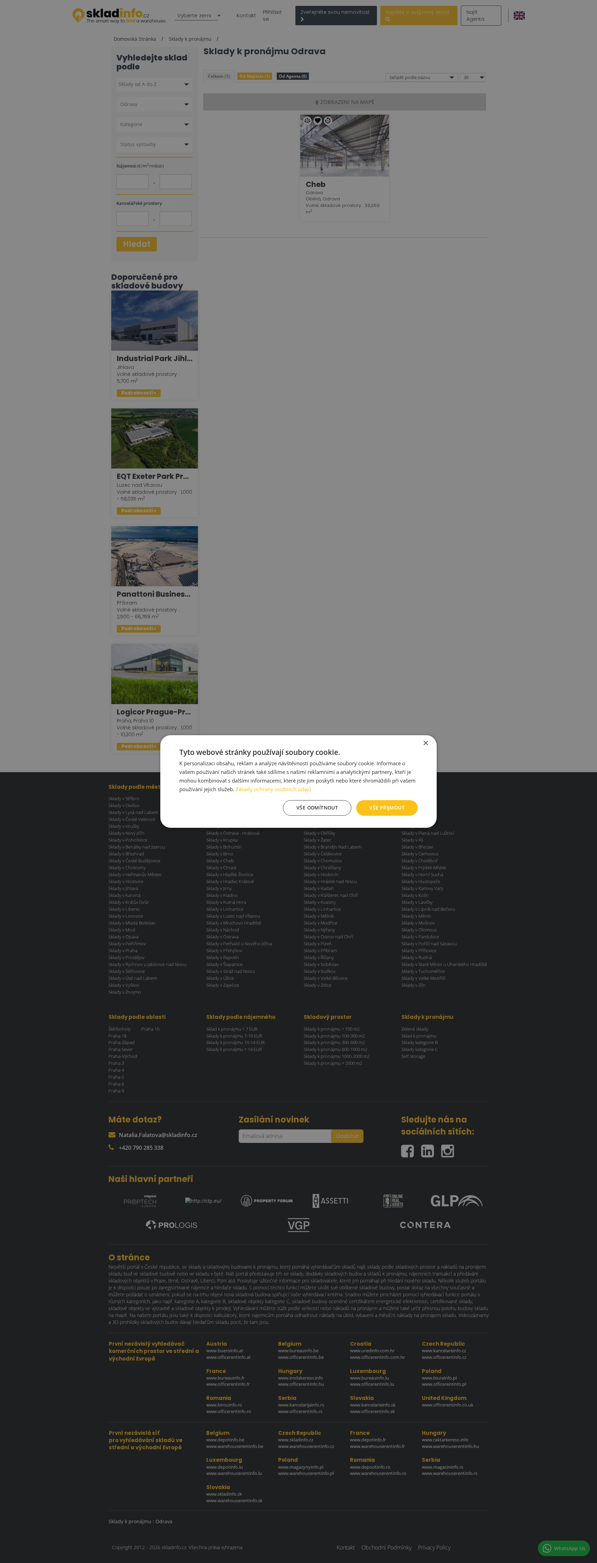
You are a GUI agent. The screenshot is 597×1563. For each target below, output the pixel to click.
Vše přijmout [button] (387, 807)
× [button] (425, 743)
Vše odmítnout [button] (317, 807)
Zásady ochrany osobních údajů (273, 789)
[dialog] (298, 781)
